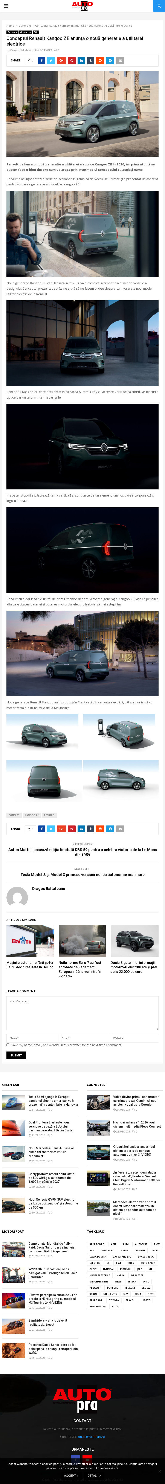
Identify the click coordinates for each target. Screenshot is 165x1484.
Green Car (10, 1085)
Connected (96, 1085)
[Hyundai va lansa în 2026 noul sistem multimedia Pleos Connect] (98, 1128)
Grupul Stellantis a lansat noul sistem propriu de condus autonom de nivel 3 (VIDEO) (134, 1150)
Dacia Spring (146, 1256)
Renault (49, 815)
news (118, 1281)
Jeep (139, 1269)
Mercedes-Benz (99, 1281)
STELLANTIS (110, 1294)
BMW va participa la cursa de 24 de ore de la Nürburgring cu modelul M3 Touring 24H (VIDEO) (53, 1298)
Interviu (125, 1269)
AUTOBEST (141, 1244)
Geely (93, 1269)
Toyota (114, 1300)
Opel (146, 1281)
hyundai (108, 1269)
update (145, 1300)
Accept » (71, 1475)
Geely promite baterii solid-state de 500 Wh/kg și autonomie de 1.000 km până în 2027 (51, 1177)
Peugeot (95, 1287)
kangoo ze (32, 815)
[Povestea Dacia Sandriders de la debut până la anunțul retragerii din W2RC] (13, 1350)
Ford (131, 1262)
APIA (113, 1244)
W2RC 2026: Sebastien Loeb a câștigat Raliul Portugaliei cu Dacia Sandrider (53, 1273)
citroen (140, 1250)
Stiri (36, 32)
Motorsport (13, 1231)
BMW (157, 1244)
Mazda (120, 1275)
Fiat (118, 1262)
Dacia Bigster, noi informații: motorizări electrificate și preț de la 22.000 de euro (134, 967)
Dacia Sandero (122, 1256)
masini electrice (100, 1275)
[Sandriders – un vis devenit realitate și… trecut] (13, 1326)
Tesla (137, 1294)
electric (95, 1262)
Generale (12, 32)
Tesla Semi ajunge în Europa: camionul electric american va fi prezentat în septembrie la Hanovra (53, 1100)
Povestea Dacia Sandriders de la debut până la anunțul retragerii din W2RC (53, 1348)
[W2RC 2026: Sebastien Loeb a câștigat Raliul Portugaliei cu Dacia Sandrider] (13, 1275)
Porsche (112, 1287)
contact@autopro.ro (91, 1437)
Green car (25, 32)
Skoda (146, 1287)
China (124, 1250)
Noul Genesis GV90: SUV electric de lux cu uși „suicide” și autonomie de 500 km (53, 1203)
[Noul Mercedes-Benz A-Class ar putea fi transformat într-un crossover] (13, 1154)
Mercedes (137, 1275)
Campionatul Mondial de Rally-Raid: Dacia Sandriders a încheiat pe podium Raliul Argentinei (52, 1247)
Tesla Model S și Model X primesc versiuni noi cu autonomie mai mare (82, 874)
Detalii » (94, 1475)
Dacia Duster (98, 1256)
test (151, 1294)
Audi (125, 1244)
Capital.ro (107, 1250)
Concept (14, 815)
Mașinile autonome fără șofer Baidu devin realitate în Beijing (29, 965)
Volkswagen (97, 1306)
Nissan (132, 1281)
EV (108, 1262)
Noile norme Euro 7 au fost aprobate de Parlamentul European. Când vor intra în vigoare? (80, 969)
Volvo (116, 1306)
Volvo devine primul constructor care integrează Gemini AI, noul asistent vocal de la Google (136, 1100)
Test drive (96, 1300)
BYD (92, 1250)
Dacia (154, 1250)
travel (129, 1300)
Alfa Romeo (97, 1244)
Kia (150, 1269)
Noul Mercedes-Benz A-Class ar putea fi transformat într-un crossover (51, 1152)
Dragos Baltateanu (21, 50)
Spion (93, 1294)
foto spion (148, 1262)
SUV (125, 1294)
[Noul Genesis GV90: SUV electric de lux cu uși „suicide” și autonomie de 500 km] (13, 1205)
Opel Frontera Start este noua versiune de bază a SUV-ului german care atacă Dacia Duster (51, 1126)
